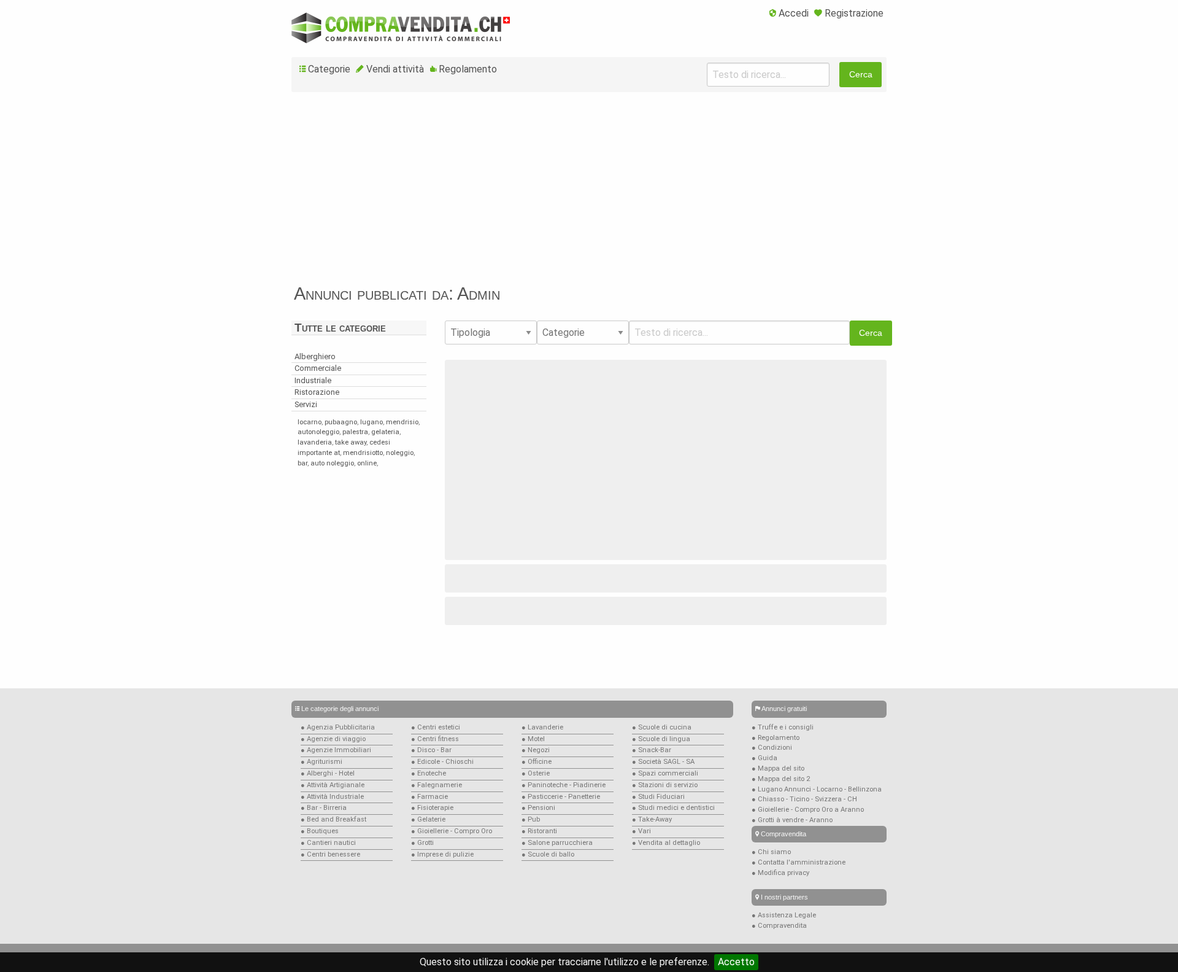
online (367, 463)
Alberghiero (315, 356)
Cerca (860, 74)
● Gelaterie (428, 819)
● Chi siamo (771, 852)
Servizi (305, 404)
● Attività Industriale (332, 797)
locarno (309, 422)
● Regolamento (775, 738)
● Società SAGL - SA (663, 762)
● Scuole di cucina (661, 727)
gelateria (385, 432)
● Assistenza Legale (784, 915)
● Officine (537, 762)
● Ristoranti (539, 831)
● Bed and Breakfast (333, 819)
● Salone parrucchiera (557, 843)
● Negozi (536, 750)
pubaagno (341, 422)
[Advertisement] (589, 193)
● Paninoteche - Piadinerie (564, 785)
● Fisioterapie (432, 808)
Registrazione (854, 13)
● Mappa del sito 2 (781, 779)
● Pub (531, 819)
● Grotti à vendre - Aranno (792, 820)
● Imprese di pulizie (442, 854)
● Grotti (422, 843)
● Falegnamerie (436, 785)
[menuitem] (789, 14)
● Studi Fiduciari (658, 797)
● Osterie (536, 773)
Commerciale (317, 368)
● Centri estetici (435, 727)
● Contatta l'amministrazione (798, 862)
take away (350, 442)
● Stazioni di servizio (665, 785)
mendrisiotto (363, 453)
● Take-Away (652, 819)
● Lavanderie (542, 727)
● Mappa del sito (778, 768)
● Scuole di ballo (548, 854)
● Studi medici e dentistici (673, 808)
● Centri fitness (435, 739)
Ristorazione (316, 392)
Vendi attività (395, 69)
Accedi (794, 13)
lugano (371, 422)
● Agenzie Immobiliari (336, 750)
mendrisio (402, 422)
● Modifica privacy (780, 873)
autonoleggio (318, 432)
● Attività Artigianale (332, 785)
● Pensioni (538, 808)
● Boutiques (320, 831)
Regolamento (468, 69)
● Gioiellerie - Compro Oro (451, 831)
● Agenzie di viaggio (333, 739)
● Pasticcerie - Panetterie (561, 797)
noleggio (400, 453)
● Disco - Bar (431, 750)
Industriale (312, 380)
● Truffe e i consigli (783, 727)
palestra (355, 432)
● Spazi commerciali (665, 773)
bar (302, 463)
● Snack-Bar (651, 750)
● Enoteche (428, 773)
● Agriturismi (321, 762)
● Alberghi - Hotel (328, 773)
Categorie (329, 69)
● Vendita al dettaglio (666, 843)
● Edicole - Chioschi (442, 762)
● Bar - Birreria (324, 808)
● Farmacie (429, 797)
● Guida (764, 758)
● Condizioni (772, 748)
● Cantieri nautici (328, 843)
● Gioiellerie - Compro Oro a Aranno (808, 810)
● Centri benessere (330, 854)
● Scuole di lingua (661, 739)
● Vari (641, 831)
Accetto (736, 962)
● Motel (533, 739)
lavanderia (315, 442)
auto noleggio (332, 463)
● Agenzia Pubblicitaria (338, 727)
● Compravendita (779, 926)
